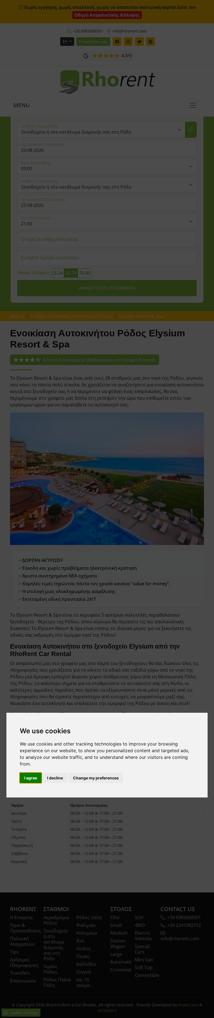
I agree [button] (30, 778)
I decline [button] (55, 778)
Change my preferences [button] (96, 778)
